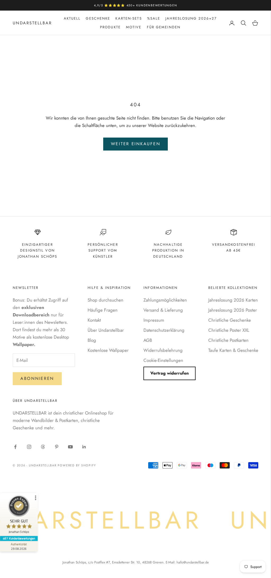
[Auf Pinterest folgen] (56, 446)
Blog (92, 340)
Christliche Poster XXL (228, 330)
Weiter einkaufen (135, 144)
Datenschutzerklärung (163, 330)
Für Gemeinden (163, 27)
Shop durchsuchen (105, 300)
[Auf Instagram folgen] (29, 446)
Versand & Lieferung (163, 310)
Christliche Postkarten (228, 340)
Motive (134, 27)
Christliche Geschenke (229, 320)
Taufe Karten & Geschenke (233, 350)
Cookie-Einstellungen (163, 360)
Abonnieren (37, 378)
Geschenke (98, 18)
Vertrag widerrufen (169, 373)
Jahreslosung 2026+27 (191, 18)
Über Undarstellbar (106, 330)
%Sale (153, 18)
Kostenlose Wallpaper (108, 350)
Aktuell (72, 18)
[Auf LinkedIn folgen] (84, 446)
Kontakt (94, 320)
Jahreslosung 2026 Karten (233, 300)
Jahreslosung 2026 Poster (232, 310)
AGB (147, 340)
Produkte (110, 27)
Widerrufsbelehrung (163, 350)
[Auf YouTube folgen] (70, 446)
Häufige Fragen (103, 310)
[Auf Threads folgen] (43, 446)
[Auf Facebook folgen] (15, 446)
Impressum (153, 320)
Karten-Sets (128, 18)
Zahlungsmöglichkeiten (165, 300)
